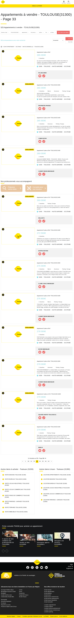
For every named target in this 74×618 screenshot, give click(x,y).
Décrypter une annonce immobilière (59, 542)
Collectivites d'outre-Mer (7, 596)
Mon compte (64, 3)
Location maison (48, 606)
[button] (3, 51)
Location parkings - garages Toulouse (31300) (56, 500)
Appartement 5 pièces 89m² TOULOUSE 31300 (48, 230)
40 (45, 461)
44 (48, 461)
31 (31, 461)
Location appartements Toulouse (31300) (57, 474)
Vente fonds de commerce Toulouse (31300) (17, 496)
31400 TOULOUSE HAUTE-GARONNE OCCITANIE (55, 132)
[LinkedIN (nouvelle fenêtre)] (46, 567)
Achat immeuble (48, 602)
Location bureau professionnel (52, 608)
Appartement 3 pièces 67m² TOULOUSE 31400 (48, 197)
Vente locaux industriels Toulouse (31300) (17, 484)
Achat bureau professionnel (51, 598)
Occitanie (3, 603)
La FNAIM (46, 616)
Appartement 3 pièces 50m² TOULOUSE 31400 (48, 150)
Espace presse (54, 616)
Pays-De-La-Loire (5, 604)
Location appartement (50, 604)
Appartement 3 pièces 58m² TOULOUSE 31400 (48, 426)
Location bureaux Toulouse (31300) (55, 483)
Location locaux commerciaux (52, 610)
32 (34, 461)
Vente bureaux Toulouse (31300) (15, 479)
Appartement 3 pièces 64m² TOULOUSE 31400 (48, 117)
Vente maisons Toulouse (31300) (15, 474)
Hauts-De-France (23, 595)
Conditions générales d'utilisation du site (32, 616)
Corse (20, 589)
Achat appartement (49, 591)
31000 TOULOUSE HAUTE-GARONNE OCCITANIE (55, 66)
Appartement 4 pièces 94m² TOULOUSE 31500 (48, 85)
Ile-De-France (22, 596)
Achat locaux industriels (50, 600)
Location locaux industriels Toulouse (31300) (56, 488)
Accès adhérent (63, 616)
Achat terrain (47, 595)
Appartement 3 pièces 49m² (43, 52)
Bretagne (3, 593)
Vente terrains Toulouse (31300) (16, 507)
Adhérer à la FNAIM (37, 5)
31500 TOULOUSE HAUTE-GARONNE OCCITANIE (55, 99)
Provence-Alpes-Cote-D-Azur (9, 606)
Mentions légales (11, 616)
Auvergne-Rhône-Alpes (7, 589)
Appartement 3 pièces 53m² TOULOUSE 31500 (48, 263)
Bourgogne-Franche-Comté (8, 591)
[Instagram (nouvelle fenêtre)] (32, 567)
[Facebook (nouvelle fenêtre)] (28, 567)
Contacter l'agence (39, 75)
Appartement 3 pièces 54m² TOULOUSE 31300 (48, 295)
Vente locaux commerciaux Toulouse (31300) (17, 490)
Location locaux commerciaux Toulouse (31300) (57, 494)
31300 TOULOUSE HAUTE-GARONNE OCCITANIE (55, 244)
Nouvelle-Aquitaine (6, 601)
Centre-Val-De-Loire (6, 595)
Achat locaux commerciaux (51, 596)
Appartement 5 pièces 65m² (43, 328)
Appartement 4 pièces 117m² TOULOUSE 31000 (49, 394)
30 (28, 461)
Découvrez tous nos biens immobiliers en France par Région (20, 586)
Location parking (48, 611)
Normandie (4, 599)
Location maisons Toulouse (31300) (54, 479)
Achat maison (47, 589)
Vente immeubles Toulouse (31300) (16, 511)
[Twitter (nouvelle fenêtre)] (37, 567)
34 (40, 461)
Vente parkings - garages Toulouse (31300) (17, 502)
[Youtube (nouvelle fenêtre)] (41, 567)
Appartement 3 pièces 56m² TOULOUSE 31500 (48, 361)
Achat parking (47, 593)
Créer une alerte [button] (64, 32)
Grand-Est (21, 593)
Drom (20, 591)
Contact (19, 616)
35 (43, 461)
